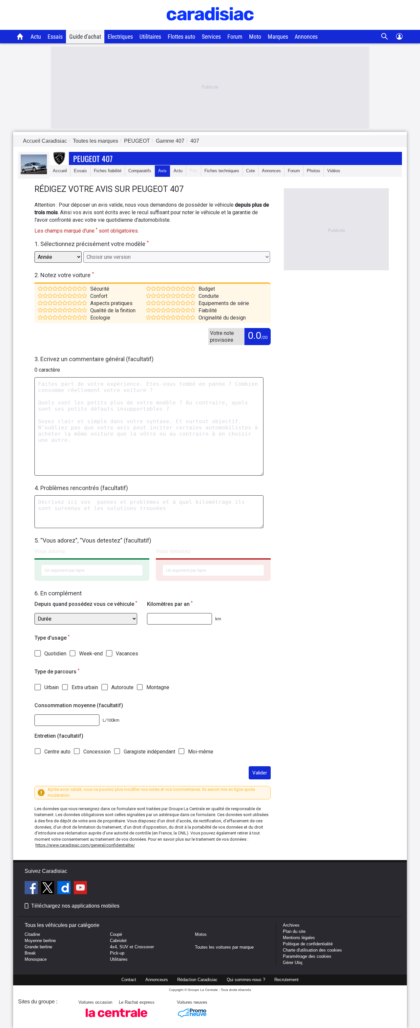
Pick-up (117, 953)
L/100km (111, 720)
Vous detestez (173, 551)
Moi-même (200, 752)
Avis (162, 170)
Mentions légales (299, 937)
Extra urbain (85, 687)
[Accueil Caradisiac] (20, 36)
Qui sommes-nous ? (246, 979)
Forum (234, 36)
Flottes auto (181, 36)
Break (30, 953)
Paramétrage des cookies (307, 956)
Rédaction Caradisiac (197, 979)
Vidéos (333, 170)
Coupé (116, 934)
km (218, 618)
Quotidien (55, 653)
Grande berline (38, 946)
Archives (291, 925)
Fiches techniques (221, 170)
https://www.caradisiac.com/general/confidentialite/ (85, 845)
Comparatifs (139, 170)
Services (211, 36)
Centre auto (57, 752)
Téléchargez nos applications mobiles (75, 906)
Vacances (127, 653)
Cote (250, 170)
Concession (97, 752)
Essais (55, 36)
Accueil (60, 170)
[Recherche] (384, 36)
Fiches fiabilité (107, 170)
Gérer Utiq (292, 962)
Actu (36, 36)
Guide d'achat (85, 36)
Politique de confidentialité (308, 943)
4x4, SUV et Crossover (132, 946)
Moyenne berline (40, 940)
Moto (255, 36)
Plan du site (294, 931)
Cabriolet (118, 940)
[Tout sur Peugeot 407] (34, 172)
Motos (201, 934)
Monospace (36, 959)
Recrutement (286, 979)
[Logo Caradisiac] (210, 26)
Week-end (91, 653)
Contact (128, 979)
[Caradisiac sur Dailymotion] (64, 888)
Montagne (157, 687)
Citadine (32, 934)
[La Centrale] (116, 1019)
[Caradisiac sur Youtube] (80, 888)
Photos (313, 170)
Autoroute (122, 687)
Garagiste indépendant (149, 752)
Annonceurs (156, 979)
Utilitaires (150, 36)
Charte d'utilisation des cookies (312, 950)
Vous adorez (49, 551)
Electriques (120, 36)
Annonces (306, 36)
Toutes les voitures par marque (224, 947)
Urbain (51, 687)
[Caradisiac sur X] (48, 888)
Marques (278, 36)
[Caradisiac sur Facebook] (32, 888)
